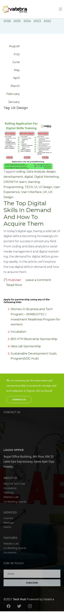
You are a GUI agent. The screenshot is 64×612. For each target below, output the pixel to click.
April (16, 78)
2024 (27, 21)
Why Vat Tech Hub (14, 483)
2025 (17, 21)
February (13, 94)
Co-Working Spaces (15, 501)
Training (9, 492)
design (51, 171)
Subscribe (32, 582)
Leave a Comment (38, 280)
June (16, 62)
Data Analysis (35, 171)
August (14, 46)
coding (20, 171)
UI (35, 187)
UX (45, 192)
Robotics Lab (11, 497)
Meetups (9, 522)
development (13, 176)
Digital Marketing (46, 176)
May (17, 70)
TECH (29, 187)
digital (28, 176)
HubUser (14, 280)
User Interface (31, 192)
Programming (13, 187)
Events (7, 527)
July (17, 54)
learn (23, 182)
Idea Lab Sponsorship (26, 346)
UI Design (45, 187)
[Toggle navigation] (60, 9)
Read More (14, 285)
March (15, 86)
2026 (7, 21)
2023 (37, 21)
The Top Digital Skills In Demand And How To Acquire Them (27, 213)
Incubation (18, 331)
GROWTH (11, 182)
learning (34, 182)
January (14, 102)
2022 (47, 21)
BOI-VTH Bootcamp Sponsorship (34, 339)
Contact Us (19, 399)
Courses (8, 518)
